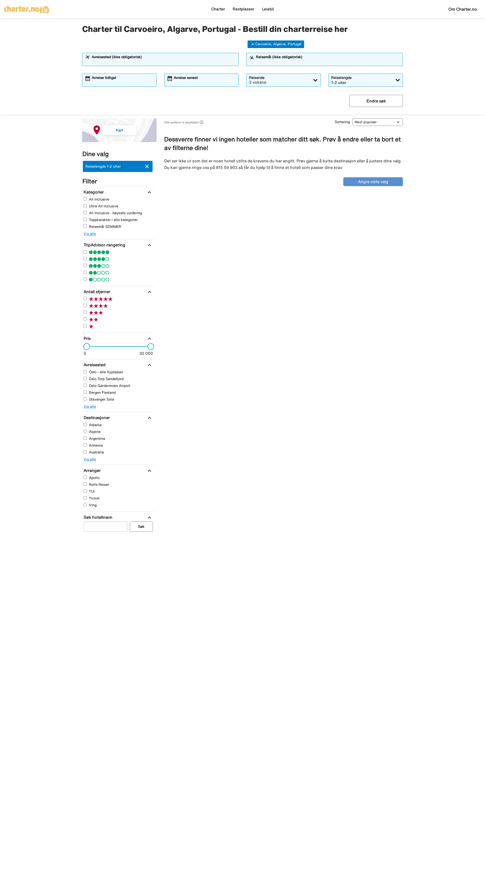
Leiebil (268, 9)
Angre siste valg (373, 182)
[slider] (85, 346)
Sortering (342, 122)
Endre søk (376, 101)
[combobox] (163, 62)
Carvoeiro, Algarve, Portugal (278, 44)
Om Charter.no (462, 9)
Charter (218, 9)
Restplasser (243, 9)
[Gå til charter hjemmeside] (26, 8)
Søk (141, 526)
